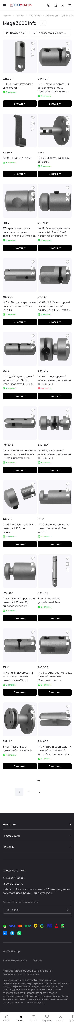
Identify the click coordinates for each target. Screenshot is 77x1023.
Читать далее (37, 1002)
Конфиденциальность (15, 960)
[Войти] (62, 5)
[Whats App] (19, 933)
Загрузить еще (37, 780)
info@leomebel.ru (13, 883)
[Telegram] (12, 933)
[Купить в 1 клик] (33, 55)
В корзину (20, 103)
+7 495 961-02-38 (13, 878)
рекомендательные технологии (21, 973)
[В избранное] (33, 43)
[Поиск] (55, 5)
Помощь (8, 847)
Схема (51, 889)
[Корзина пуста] (69, 5)
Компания (9, 824)
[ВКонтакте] (5, 933)
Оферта (37, 960)
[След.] (39, 792)
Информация (11, 836)
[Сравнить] (33, 49)
